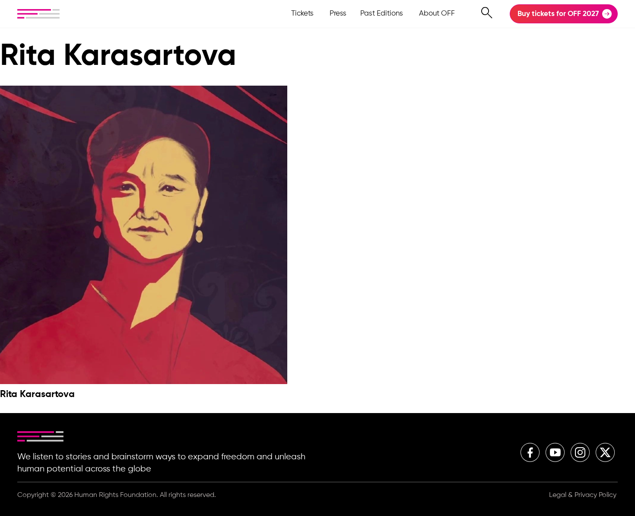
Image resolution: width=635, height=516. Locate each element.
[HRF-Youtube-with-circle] (555, 452)
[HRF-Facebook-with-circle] (530, 452)
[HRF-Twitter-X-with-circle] (605, 452)
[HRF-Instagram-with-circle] (580, 452)
